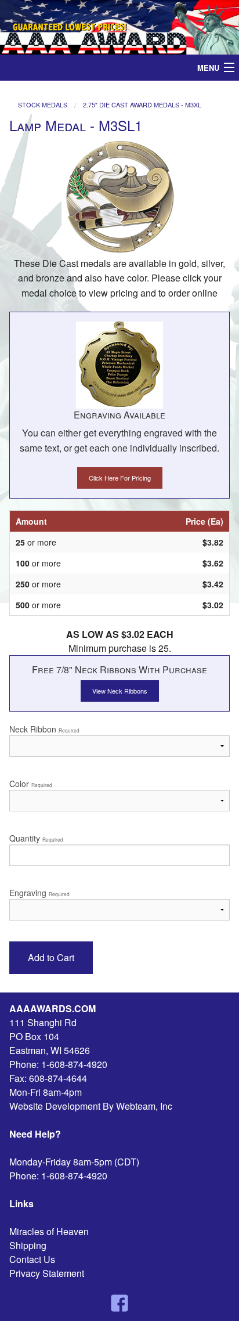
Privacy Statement (46, 1273)
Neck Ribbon (44, 729)
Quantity (36, 838)
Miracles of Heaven (49, 1231)
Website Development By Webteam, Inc (90, 1106)
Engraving (39, 892)
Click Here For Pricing (120, 477)
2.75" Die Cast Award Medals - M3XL (142, 105)
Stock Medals (42, 105)
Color (30, 783)
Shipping (27, 1245)
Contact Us (32, 1259)
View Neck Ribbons (119, 690)
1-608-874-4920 (74, 1064)
